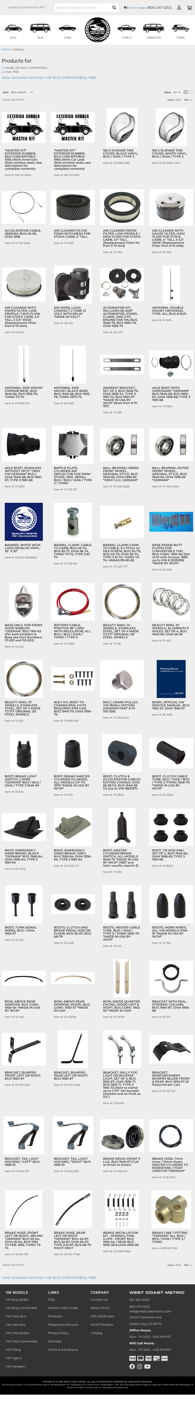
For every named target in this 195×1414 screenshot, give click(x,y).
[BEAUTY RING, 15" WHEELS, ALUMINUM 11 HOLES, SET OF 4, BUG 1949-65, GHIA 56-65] (171, 602)
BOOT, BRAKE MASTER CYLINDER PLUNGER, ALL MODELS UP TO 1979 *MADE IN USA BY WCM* (72, 782)
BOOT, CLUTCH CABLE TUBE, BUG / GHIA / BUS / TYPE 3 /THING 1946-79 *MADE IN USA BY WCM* (171, 782)
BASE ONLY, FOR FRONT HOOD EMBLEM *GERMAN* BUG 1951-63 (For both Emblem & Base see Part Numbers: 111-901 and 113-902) (24, 632)
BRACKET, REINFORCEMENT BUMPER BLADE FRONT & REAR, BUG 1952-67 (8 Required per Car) (171, 1078)
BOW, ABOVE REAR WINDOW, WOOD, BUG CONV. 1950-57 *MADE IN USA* (72, 1006)
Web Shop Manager (140, 1381)
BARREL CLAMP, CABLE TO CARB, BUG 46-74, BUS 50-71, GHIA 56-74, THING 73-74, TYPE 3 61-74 (73, 551)
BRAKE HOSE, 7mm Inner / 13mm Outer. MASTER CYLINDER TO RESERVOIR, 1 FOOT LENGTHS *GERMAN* (170, 1165)
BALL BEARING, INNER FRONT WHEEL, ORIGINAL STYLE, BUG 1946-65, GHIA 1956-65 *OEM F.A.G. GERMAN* (121, 474)
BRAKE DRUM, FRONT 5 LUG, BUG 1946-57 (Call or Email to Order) (121, 1162)
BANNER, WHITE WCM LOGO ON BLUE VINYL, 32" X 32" (22, 548)
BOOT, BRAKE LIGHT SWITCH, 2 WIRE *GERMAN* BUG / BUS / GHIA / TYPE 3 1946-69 (23, 781)
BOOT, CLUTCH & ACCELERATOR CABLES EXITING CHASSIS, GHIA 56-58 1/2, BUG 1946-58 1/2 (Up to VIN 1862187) (122, 782)
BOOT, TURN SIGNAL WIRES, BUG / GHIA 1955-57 (21, 930)
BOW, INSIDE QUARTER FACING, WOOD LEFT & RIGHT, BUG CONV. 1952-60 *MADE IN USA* (122, 1006)
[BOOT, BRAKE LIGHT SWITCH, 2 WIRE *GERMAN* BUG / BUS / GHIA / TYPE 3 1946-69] (24, 753)
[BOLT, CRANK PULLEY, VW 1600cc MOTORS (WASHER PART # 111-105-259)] (122, 679)
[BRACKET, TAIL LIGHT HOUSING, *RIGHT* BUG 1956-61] (73, 1135)
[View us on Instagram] (139, 1367)
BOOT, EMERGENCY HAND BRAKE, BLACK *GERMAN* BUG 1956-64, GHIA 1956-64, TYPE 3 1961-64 (24, 856)
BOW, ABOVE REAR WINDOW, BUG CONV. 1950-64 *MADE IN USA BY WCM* (22, 1006)
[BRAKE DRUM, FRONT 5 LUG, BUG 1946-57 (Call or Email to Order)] (122, 1135)
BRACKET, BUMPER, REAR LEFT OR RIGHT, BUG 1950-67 (71, 1075)
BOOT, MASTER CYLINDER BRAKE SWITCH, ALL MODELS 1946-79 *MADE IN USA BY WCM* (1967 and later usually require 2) (120, 858)
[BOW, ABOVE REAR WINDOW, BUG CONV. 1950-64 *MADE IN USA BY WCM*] (24, 978)
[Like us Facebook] (132, 1367)
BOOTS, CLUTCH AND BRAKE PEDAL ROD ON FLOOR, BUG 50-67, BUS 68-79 (72, 932)
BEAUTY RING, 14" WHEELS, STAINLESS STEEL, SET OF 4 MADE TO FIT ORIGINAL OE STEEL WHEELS (121, 631)
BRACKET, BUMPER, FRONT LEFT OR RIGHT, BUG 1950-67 (23, 1075)
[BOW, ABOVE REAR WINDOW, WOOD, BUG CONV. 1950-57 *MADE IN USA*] (73, 978)
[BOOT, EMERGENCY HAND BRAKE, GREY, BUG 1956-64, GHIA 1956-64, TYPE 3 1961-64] (73, 827)
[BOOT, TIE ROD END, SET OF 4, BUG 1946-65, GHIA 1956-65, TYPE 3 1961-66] (171, 827)
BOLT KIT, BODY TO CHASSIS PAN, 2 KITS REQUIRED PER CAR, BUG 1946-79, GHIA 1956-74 (73, 708)
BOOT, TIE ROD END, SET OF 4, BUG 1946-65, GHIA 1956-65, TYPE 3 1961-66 (170, 855)
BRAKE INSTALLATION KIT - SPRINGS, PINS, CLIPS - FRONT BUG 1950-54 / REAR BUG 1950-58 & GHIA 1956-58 (120, 1239)
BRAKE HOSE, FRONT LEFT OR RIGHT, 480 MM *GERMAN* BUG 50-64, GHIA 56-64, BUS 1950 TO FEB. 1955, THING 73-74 (24, 1240)
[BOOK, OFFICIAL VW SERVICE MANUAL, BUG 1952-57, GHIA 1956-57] (171, 679)
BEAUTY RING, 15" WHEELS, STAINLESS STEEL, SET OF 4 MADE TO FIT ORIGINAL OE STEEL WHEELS (23, 708)
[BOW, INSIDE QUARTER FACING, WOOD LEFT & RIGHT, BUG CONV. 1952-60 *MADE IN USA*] (122, 978)
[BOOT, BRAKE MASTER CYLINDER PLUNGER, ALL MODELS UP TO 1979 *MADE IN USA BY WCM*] (73, 753)
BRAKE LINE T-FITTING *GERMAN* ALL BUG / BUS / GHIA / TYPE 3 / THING (170, 1237)
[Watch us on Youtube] (147, 1367)
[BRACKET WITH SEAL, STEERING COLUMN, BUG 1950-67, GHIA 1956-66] (171, 978)
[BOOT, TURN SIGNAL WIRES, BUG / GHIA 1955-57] (24, 904)
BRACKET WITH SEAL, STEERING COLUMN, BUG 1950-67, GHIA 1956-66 (171, 1006)
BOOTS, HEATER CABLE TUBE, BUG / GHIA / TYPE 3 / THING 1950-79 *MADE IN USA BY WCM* (121, 933)
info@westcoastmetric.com (150, 1311)
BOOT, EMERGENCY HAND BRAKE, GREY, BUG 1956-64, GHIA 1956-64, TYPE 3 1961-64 (73, 855)
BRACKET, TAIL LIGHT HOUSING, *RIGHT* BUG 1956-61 (72, 1162)
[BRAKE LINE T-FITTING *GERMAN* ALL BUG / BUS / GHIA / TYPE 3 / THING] (171, 1209)
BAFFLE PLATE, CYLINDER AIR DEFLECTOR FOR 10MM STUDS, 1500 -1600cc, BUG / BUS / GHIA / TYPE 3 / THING (73, 475)
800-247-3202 (139, 1306)
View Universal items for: (49, 1278)
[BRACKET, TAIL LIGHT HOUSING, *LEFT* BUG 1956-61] (24, 1135)
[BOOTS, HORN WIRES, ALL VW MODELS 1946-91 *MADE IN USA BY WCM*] (171, 904)
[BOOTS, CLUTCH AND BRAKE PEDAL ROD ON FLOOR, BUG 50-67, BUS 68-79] (73, 904)
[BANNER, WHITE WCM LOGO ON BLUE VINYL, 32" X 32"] (24, 522)
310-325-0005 (139, 1300)
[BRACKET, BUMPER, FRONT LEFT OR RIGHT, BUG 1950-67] (24, 1049)
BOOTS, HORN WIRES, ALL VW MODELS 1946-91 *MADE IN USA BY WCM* (170, 932)
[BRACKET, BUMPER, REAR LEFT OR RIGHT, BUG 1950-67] (73, 1049)
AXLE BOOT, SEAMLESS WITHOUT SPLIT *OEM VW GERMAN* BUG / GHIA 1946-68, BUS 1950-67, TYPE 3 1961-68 (23, 474)
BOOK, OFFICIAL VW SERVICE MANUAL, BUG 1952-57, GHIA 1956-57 (171, 705)
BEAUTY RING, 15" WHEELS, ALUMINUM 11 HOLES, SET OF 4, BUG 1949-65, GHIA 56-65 (170, 629)
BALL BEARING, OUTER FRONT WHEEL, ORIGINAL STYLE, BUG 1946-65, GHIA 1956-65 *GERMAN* (170, 474)
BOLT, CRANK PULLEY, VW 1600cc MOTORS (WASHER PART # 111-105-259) (120, 706)
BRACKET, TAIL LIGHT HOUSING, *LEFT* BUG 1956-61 (22, 1162)
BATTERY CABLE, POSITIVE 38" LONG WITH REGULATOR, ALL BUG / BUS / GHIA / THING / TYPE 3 (72, 631)
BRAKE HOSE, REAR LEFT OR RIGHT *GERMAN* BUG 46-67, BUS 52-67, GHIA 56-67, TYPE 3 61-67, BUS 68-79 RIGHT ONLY (72, 1240)
